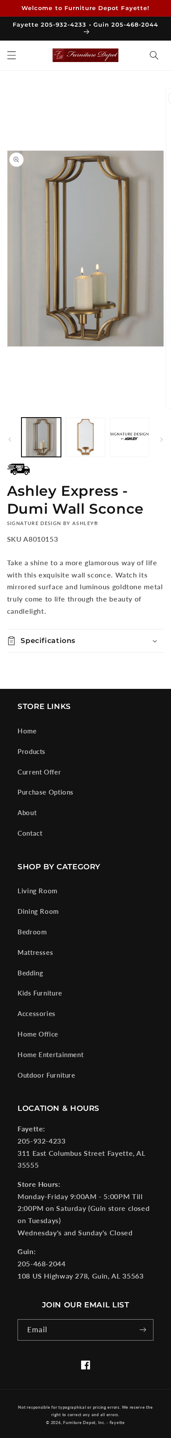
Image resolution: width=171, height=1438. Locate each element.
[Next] (161, 439)
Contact (30, 833)
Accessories (37, 1013)
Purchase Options (46, 792)
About (27, 812)
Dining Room (38, 911)
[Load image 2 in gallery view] (85, 437)
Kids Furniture (40, 993)
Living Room (37, 891)
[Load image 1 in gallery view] (41, 437)
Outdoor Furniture (46, 1075)
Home (27, 731)
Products (32, 751)
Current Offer (39, 772)
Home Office (38, 1034)
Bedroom (32, 932)
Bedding (30, 973)
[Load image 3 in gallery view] (129, 437)
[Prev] (9, 439)
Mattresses (35, 952)
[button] (11, 55)
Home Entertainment (50, 1054)
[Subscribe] (143, 1330)
